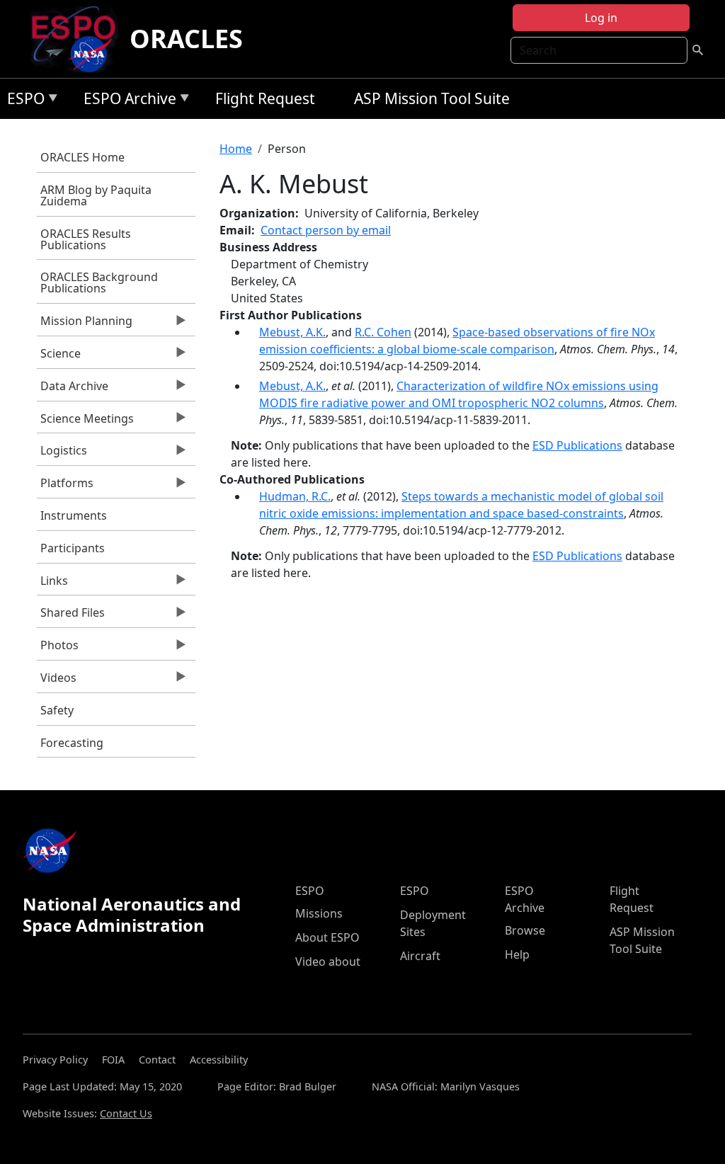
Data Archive (72, 389)
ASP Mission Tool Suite (432, 98)
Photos (58, 648)
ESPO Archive (126, 101)
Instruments (73, 515)
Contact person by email (326, 230)
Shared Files (71, 616)
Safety (57, 710)
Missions (319, 913)
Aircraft (420, 956)
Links (52, 584)
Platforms (65, 486)
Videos (56, 681)
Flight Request (265, 98)
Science (59, 357)
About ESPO (327, 937)
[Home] (79, 39)
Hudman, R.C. (295, 496)
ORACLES (186, 38)
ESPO (22, 101)
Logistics (62, 454)
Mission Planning (84, 324)
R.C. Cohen (383, 332)
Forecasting (71, 743)
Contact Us (126, 1113)
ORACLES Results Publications (85, 239)
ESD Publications (577, 445)
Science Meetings (85, 422)
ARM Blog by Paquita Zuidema (96, 195)
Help (517, 954)
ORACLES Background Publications (99, 282)
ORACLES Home (82, 157)
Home (235, 148)
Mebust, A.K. (292, 332)
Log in (601, 17)
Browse (525, 930)
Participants (72, 548)
